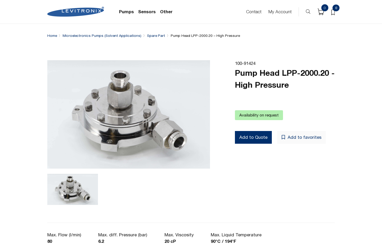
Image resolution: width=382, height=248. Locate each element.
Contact (253, 11)
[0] (333, 12)
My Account (280, 11)
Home (52, 35)
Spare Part (156, 35)
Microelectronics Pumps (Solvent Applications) (102, 35)
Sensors (147, 11)
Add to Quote (253, 137)
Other (166, 11)
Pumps (126, 11)
